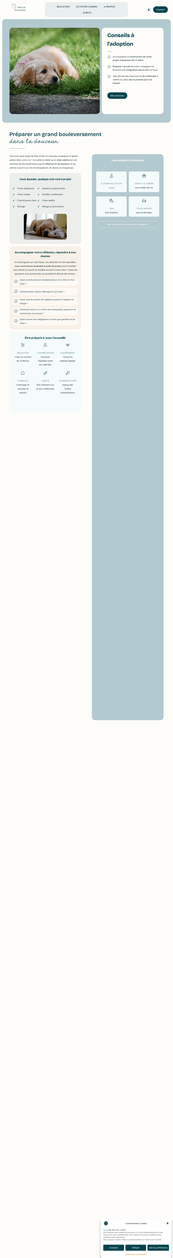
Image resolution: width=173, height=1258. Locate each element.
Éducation (63, 6)
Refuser (135, 1247)
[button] (167, 1223)
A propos (109, 6)
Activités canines (86, 6)
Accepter (113, 1247)
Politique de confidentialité (136, 1254)
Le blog (87, 12)
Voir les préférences (158, 1247)
